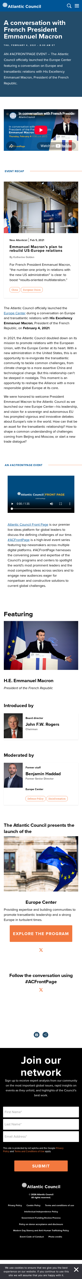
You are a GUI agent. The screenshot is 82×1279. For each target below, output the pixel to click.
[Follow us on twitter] (41, 950)
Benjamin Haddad (43, 773)
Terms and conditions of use (59, 1205)
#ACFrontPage (19, 539)
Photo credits (55, 1236)
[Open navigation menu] (77, 5)
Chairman (32, 729)
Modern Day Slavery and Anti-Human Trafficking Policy (41, 1230)
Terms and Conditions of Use (29, 1151)
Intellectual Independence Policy (41, 1211)
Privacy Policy (15, 1205)
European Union (32, 289)
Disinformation (57, 798)
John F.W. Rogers (42, 724)
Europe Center (15, 313)
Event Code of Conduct (32, 1236)
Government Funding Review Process (41, 1217)
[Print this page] (36, 1035)
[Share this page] (45, 1035)
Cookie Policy (33, 1205)
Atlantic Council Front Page (28, 524)
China (14, 289)
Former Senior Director (40, 778)
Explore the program (41, 934)
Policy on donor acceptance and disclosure (41, 1224)
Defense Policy (35, 798)
